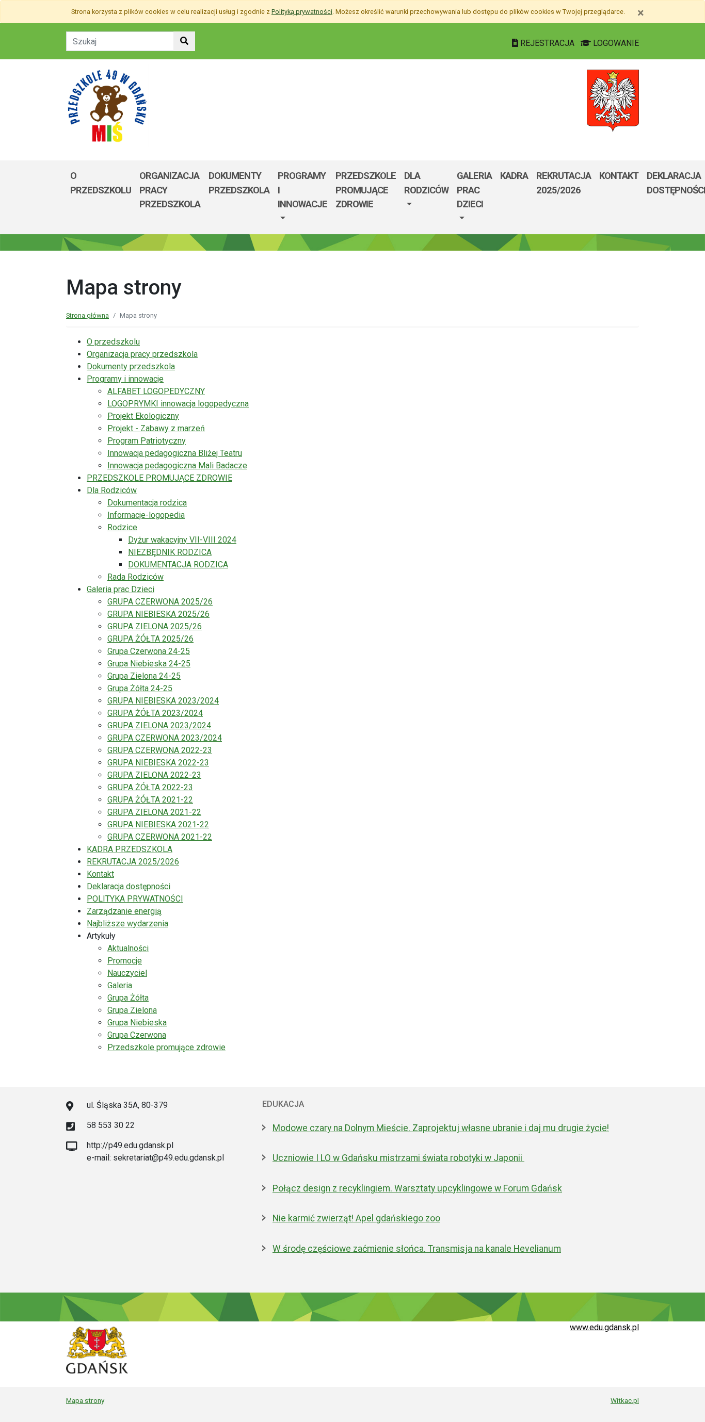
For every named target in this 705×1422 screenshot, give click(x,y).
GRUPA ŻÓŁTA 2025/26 (150, 639)
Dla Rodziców (426, 182)
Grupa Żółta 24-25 (139, 688)
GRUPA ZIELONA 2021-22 (154, 812)
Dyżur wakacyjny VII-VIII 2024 (182, 540)
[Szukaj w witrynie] (184, 41)
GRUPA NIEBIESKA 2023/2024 (163, 701)
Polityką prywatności (301, 11)
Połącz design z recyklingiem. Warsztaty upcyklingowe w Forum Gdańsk (417, 1188)
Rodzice (122, 527)
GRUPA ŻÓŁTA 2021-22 (150, 800)
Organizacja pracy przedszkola (169, 189)
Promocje (124, 961)
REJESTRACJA (547, 43)
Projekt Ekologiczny (143, 416)
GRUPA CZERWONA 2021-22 (159, 837)
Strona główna (87, 315)
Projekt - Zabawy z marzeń (156, 428)
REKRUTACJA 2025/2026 (563, 182)
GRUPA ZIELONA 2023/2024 (159, 725)
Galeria (119, 985)
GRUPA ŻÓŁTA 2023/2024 (155, 713)
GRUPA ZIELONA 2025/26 (154, 626)
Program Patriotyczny (146, 441)
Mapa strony (85, 1400)
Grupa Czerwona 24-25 (148, 651)
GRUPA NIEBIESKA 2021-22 (158, 824)
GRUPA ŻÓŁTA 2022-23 (150, 787)
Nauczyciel (127, 973)
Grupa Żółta (128, 998)
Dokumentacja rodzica (147, 503)
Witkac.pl (625, 1400)
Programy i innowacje (302, 189)
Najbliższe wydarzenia (127, 923)
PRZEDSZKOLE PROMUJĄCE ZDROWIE (365, 189)
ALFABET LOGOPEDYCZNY (156, 391)
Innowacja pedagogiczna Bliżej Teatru (174, 453)
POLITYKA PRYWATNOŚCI (135, 899)
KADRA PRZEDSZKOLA (129, 849)
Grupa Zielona (132, 1010)
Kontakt (618, 175)
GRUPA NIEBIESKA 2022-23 (158, 762)
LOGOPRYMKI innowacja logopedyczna (178, 403)
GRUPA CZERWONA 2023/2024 (164, 738)
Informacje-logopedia (146, 515)
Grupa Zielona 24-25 (144, 676)
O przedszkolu (100, 182)
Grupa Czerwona (136, 1035)
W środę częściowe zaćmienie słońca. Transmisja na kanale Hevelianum (417, 1249)
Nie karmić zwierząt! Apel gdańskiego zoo (356, 1218)
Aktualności (128, 948)
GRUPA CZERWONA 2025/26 (160, 602)
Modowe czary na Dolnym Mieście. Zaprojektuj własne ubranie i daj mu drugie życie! (441, 1128)
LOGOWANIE (615, 43)
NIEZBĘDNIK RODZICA (170, 552)
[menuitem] (302, 197)
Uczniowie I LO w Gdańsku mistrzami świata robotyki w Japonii (398, 1158)
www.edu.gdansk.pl (604, 1327)
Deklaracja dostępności (128, 886)
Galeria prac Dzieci (474, 189)
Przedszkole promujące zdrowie (166, 1047)
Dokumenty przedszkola (239, 182)
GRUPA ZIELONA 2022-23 (154, 775)
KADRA (514, 175)
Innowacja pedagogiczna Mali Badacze (177, 465)
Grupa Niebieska (137, 1022)
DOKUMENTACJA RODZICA (178, 564)
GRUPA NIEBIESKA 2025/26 (158, 614)
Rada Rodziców (135, 577)
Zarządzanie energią (124, 911)
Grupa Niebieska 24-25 (148, 663)
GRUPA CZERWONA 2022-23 (159, 750)
